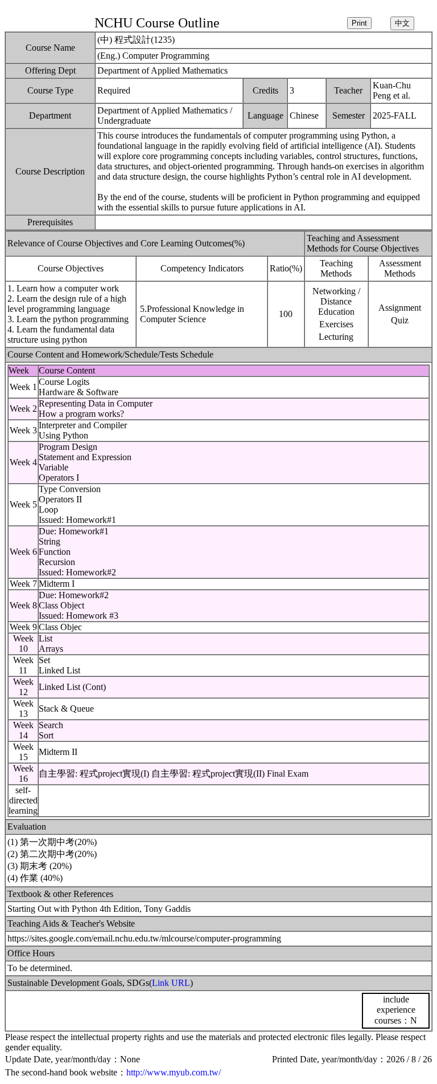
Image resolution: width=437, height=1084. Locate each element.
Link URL (171, 983)
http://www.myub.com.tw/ (173, 1072)
